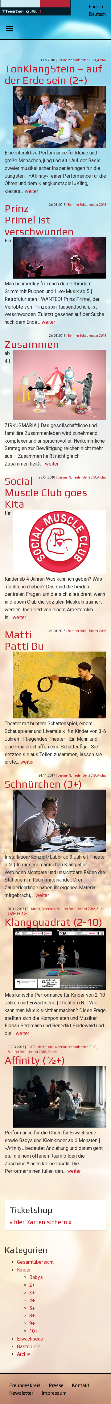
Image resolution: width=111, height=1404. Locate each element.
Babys (36, 1277)
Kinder (35, 909)
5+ (9, 913)
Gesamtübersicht (35, 1262)
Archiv (101, 60)
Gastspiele (28, 1347)
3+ (98, 909)
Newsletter (21, 1393)
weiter (31, 191)
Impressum (54, 1393)
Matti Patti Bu (24, 640)
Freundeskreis (24, 1385)
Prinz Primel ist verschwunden (39, 219)
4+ (103, 909)
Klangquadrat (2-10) (53, 922)
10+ (24, 913)
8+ (14, 913)
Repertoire (48, 909)
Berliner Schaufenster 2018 (76, 60)
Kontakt (80, 1385)
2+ (28, 909)
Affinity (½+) (35, 1060)
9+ (18, 913)
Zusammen (32, 344)
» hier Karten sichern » (41, 1221)
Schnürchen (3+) (43, 784)
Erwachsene (30, 1339)
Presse (56, 1385)
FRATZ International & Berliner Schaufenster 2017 (61, 1047)
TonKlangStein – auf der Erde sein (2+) (53, 74)
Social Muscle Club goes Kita (46, 492)
